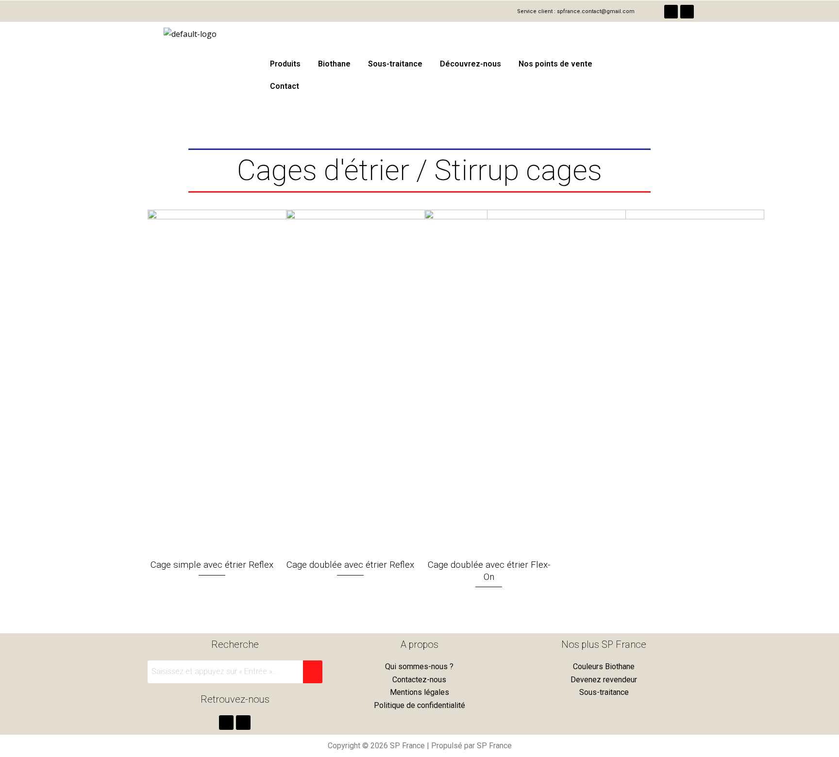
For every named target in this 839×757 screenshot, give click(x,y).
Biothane (334, 63)
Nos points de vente (555, 63)
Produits (285, 63)
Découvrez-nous (470, 63)
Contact (284, 86)
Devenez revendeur (604, 679)
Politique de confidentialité (419, 705)
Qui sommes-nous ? (419, 666)
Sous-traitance (395, 63)
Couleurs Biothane (604, 666)
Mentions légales (419, 692)
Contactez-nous (419, 679)
